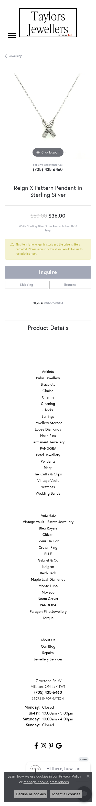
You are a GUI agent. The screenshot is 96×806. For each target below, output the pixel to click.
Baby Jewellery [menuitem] (48, 377)
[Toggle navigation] (12, 35)
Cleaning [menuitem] (48, 403)
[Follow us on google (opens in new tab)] (59, 746)
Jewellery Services (48, 659)
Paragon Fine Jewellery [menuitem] (48, 611)
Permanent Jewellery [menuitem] (48, 442)
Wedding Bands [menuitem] (48, 493)
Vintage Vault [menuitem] (48, 480)
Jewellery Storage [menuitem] (48, 422)
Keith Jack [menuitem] (48, 572)
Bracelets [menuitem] (48, 384)
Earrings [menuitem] (48, 416)
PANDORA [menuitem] (48, 448)
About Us (48, 639)
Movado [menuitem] (48, 592)
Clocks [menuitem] (48, 409)
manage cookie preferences (46, 782)
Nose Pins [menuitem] (48, 435)
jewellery (15, 56)
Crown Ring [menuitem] (48, 547)
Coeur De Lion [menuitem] (48, 540)
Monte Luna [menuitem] (48, 585)
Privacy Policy (70, 776)
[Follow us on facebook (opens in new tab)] (36, 746)
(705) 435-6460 (48, 169)
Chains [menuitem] (48, 390)
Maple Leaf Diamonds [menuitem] (48, 579)
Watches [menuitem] (48, 486)
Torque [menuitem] (48, 617)
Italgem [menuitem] (48, 566)
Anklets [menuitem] (48, 371)
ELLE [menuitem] (48, 553)
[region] (48, 116)
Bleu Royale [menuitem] (48, 528)
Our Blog (48, 646)
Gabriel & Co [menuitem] (48, 560)
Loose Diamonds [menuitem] (48, 429)
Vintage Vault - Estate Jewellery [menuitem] (48, 521)
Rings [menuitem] (48, 467)
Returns (70, 285)
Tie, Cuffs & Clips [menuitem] (48, 474)
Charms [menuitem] (48, 397)
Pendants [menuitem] (48, 461)
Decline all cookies (31, 794)
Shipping (26, 285)
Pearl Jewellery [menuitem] (48, 454)
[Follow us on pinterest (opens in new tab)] (51, 746)
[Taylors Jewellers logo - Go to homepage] (48, 22)
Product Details (48, 327)
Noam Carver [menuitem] (48, 598)
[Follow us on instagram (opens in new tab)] (43, 746)
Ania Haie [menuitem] (48, 515)
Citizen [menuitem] (48, 534)
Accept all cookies (65, 794)
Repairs (48, 652)
